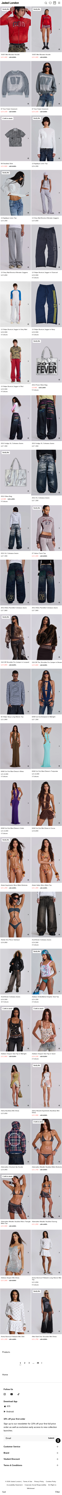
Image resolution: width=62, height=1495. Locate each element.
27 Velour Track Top (39, 553)
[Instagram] (5, 1394)
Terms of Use (27, 1481)
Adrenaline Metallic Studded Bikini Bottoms (47, 1167)
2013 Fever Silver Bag (39, 385)
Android (10, 1411)
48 (38, 1363)
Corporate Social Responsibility (35, 1485)
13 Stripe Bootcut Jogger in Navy (43, 329)
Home (5, 1374)
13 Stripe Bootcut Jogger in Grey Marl (14, 329)
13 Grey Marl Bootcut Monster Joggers (45, 218)
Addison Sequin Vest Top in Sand (43, 1054)
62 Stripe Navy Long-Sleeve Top (12, 717)
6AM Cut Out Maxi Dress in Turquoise (45, 771)
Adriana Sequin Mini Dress (10, 1278)
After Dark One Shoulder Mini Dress (44, 1336)
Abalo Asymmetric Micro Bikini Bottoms (14, 885)
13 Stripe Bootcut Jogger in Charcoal (45, 272)
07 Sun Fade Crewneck (9, 109)
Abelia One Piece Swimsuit (10, 940)
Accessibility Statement (15, 1485)
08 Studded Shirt (7, 163)
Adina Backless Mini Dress (10, 1111)
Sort (4, 1492)
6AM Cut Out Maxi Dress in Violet (12, 828)
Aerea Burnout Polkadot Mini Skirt (12, 1336)
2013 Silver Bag (6, 496)
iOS (8, 1406)
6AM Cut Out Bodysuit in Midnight (43, 717)
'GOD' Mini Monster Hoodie (10, 54)
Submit (51, 1438)
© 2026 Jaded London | (13, 1481)
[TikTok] (18, 1394)
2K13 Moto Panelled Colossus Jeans (14, 608)
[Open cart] (54, 2)
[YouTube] (12, 1394)
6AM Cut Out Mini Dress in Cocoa (43, 828)
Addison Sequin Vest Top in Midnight (13, 1054)
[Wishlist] (50, 3)
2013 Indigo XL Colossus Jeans (12, 443)
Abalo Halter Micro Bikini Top (42, 885)
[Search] (46, 2)
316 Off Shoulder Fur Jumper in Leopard (15, 662)
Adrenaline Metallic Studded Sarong (44, 1221)
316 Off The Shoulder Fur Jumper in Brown (47, 662)
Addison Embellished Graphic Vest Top (45, 997)
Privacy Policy (39, 1481)
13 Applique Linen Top (40, 163)
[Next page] (42, 1364)
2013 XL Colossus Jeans (40, 498)
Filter (57, 1492)
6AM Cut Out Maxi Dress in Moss (12, 771)
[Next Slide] (28, 29)
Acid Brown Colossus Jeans (41, 940)
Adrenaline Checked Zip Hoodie (12, 1167)
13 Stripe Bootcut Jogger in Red (12, 386)
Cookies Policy (51, 1481)
